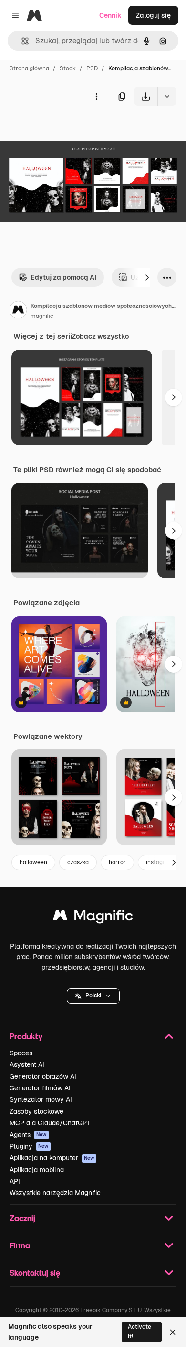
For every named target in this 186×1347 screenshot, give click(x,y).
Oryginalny (66, 128)
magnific (42, 316)
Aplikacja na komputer (52, 1158)
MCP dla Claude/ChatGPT (50, 1123)
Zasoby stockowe (36, 1111)
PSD (92, 68)
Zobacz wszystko (100, 336)
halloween (33, 862)
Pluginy (29, 1146)
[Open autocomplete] (21, 41)
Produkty (26, 1036)
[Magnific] (93, 917)
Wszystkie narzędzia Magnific (55, 1193)
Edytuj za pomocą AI (63, 277)
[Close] (172, 1332)
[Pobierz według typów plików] (166, 96)
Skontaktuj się (35, 1273)
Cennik (110, 15)
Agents (28, 1135)
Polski (93, 995)
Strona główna (29, 68)
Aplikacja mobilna (37, 1170)
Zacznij (22, 1218)
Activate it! (139, 1331)
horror (117, 862)
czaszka (78, 862)
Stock (68, 68)
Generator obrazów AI (43, 1076)
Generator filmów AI (40, 1088)
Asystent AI (27, 1064)
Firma (20, 1245)
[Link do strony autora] (18, 311)
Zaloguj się (153, 15)
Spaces (21, 1053)
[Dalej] (146, 277)
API (15, 1181)
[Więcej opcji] (96, 96)
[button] (93, 996)
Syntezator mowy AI (41, 1099)
